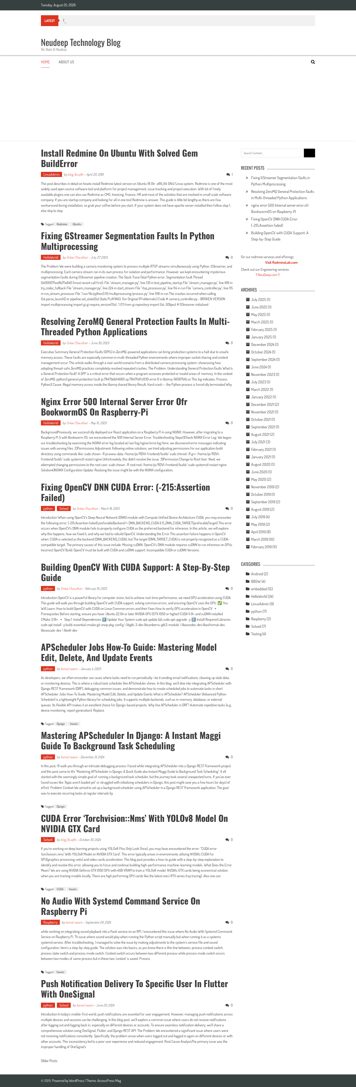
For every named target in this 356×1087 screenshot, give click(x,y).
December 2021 (262, 404)
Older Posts (49, 1061)
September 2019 (263, 501)
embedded (259, 588)
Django (61, 724)
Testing (256, 633)
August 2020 (261, 464)
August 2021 (260, 434)
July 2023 (258, 381)
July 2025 (258, 299)
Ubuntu (77, 224)
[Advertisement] (178, 104)
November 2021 (262, 411)
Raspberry (50, 922)
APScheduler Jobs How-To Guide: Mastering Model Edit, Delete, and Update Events (129, 652)
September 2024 (263, 359)
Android (257, 573)
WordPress (77, 1080)
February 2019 (261, 546)
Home (45, 61)
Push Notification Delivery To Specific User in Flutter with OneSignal (134, 988)
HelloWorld (50, 257)
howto (74, 724)
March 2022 (260, 389)
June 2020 (259, 471)
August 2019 (260, 509)
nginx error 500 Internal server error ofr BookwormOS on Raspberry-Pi (114, 406)
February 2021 (261, 449)
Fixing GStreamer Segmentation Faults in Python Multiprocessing (127, 240)
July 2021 (258, 441)
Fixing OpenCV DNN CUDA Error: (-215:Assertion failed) (125, 491)
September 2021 (263, 426)
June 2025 (259, 307)
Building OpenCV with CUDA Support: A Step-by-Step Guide (135, 572)
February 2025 (262, 329)
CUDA (60, 889)
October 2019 (261, 494)
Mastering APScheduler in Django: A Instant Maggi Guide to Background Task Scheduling (131, 740)
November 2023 (263, 374)
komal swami (69, 669)
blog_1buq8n (76, 174)
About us (66, 61)
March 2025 (260, 322)
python (48, 508)
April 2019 (258, 531)
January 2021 (261, 456)
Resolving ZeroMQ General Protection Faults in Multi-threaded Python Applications (135, 326)
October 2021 (261, 419)
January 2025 (261, 337)
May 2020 (258, 479)
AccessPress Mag (109, 1080)
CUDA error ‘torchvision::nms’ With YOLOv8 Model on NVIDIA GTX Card (134, 823)
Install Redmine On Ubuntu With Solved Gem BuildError (119, 157)
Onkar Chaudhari (77, 257)
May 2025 (258, 314)
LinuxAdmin (51, 174)
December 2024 (262, 344)
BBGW (256, 581)
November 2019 (262, 486)
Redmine (62, 224)
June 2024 (259, 367)
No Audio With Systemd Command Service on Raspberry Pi (120, 905)
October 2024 (261, 352)
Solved (63, 508)
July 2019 (258, 516)
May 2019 (258, 524)
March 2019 (259, 539)
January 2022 (261, 396)
